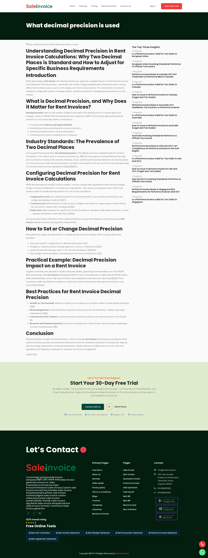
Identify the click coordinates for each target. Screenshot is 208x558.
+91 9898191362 (163, 488)
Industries (97, 509)
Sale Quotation (130, 487)
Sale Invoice (128, 470)
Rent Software (129, 509)
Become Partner (108, 6)
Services (96, 479)
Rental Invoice (129, 505)
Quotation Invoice (131, 479)
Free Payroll (128, 492)
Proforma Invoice (131, 483)
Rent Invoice (128, 474)
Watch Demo (121, 406)
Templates (97, 505)
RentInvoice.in (122, 553)
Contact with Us (92, 407)
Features (83, 6)
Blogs (94, 496)
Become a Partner (100, 514)
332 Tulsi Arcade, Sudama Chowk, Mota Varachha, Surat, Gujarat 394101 (168, 479)
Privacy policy (98, 487)
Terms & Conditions (101, 492)
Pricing (94, 6)
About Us (96, 474)
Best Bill (126, 500)
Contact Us (125, 6)
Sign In (153, 6)
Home (72, 6)
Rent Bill (126, 496)
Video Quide (98, 483)
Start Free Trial (171, 6)
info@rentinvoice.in (167, 470)
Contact (96, 500)
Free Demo (97, 470)
